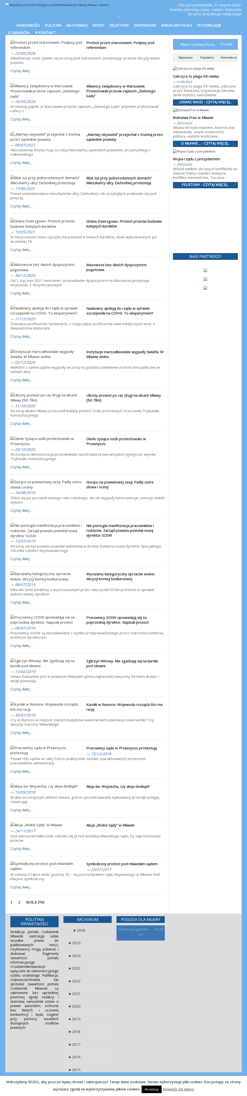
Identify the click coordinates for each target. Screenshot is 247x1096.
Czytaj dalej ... (21, 70)
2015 (74, 1069)
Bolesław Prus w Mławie (193, 117)
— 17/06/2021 (22, 188)
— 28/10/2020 (22, 449)
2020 (74, 1006)
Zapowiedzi (145, 25)
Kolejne (35, 902)
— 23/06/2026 (22, 53)
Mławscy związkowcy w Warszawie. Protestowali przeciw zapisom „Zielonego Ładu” (121, 91)
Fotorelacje (209, 25)
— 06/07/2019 (22, 628)
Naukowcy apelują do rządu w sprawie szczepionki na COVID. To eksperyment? (119, 310)
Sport (99, 25)
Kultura (53, 25)
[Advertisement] (205, 221)
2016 (74, 1056)
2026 (79, 930)
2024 (74, 955)
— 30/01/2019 (22, 715)
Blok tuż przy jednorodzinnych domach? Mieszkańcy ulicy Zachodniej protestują (119, 180)
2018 (74, 1031)
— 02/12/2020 (22, 362)
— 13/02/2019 (22, 671)
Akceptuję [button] (151, 1089)
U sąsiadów (19, 32)
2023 (74, 968)
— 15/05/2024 (22, 101)
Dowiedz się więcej (178, 1089)
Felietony (119, 25)
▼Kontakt (44, 32)
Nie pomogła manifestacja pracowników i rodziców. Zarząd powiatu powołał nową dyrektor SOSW (120, 530)
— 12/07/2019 (22, 541)
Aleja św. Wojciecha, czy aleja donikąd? (118, 786)
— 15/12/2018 (98, 753)
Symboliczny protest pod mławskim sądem (122, 863)
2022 (74, 981)
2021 (74, 993)
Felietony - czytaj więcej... (205, 185)
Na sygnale (77, 25)
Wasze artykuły (176, 25)
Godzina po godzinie (133, 929)
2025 (74, 942)
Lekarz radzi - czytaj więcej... (205, 102)
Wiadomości (28, 25)
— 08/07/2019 (22, 584)
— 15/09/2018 (22, 792)
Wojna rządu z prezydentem (196, 158)
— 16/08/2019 (22, 492)
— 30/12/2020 (22, 275)
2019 (74, 1018)
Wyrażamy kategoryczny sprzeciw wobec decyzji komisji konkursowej (120, 576)
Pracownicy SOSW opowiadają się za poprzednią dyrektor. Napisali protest (117, 620)
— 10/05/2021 (22, 231)
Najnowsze (185, 57)
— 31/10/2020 (22, 405)
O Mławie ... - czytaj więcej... (205, 143)
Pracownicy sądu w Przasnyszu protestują (121, 747)
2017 (74, 1044)
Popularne (207, 57)
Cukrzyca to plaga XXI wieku (196, 76)
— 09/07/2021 (22, 145)
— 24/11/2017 (22, 830)
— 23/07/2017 (98, 869)
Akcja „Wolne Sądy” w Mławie (110, 825)
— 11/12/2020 (22, 318)
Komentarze (228, 57)
